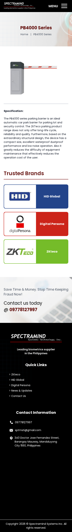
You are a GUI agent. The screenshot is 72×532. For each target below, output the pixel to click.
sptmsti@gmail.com (28, 430)
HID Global (17, 380)
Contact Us (18, 396)
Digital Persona (20, 385)
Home (24, 34)
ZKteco (15, 374)
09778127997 (23, 310)
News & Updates (21, 390)
